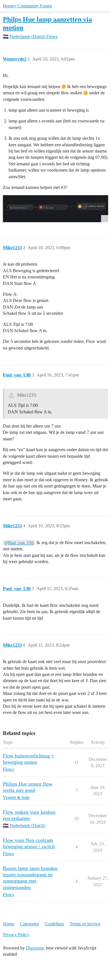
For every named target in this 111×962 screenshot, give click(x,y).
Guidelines (54, 923)
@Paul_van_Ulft (19, 542)
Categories (29, 923)
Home (8, 923)
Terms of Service (85, 923)
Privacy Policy (16, 934)
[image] (55, 208)
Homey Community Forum (27, 5)
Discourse (35, 948)
